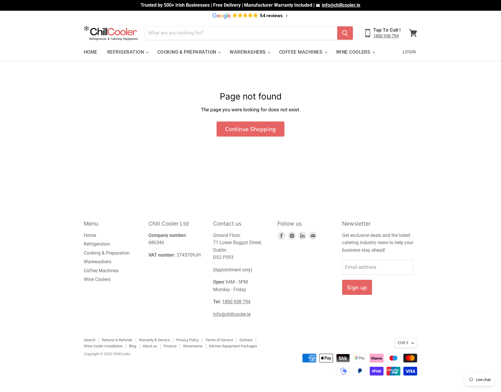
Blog (132, 346)
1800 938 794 (386, 36)
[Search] (345, 33)
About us (150, 346)
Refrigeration (126, 52)
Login (409, 52)
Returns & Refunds (117, 340)
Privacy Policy (187, 340)
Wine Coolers (354, 52)
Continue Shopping (250, 129)
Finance (170, 346)
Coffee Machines (301, 52)
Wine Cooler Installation (103, 346)
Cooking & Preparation (187, 52)
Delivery (246, 340)
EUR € (403, 342)
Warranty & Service (154, 340)
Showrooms (193, 346)
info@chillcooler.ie (341, 5)
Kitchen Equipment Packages (233, 346)
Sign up (357, 287)
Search (89, 340)
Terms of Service (219, 340)
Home (90, 52)
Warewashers (248, 52)
